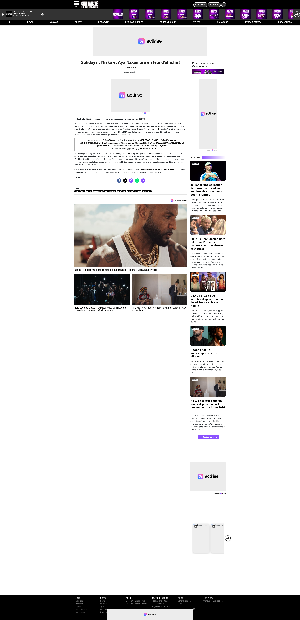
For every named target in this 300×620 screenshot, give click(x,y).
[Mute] (43, 14)
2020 (144, 191)
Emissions (78, 601)
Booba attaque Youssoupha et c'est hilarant (204, 353)
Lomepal (155, 129)
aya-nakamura (98, 191)
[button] (201, 538)
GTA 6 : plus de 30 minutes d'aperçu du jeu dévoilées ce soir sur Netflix (206, 300)
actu (149, 191)
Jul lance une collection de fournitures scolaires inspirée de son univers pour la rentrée (206, 189)
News (30, 22)
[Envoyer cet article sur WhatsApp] (136, 182)
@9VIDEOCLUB (177, 143)
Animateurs (79, 603)
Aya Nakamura (125, 154)
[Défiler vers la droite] (228, 538)
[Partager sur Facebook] (118, 182)
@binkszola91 (103, 146)
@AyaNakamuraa (168, 140)
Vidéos (196, 22)
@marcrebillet (141, 143)
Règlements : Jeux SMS (162, 606)
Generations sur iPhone (136, 601)
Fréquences (285, 22)
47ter (119, 191)
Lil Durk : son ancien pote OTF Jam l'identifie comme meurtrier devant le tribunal (207, 243)
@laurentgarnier (127, 143)
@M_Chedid (145, 140)
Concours (222, 22)
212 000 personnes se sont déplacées (157, 169)
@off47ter (156, 140)
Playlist (77, 606)
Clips (180, 603)
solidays (130, 191)
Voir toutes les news (208, 437)
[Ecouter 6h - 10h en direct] (208, 72)
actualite (138, 191)
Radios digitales (134, 22)
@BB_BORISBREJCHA (90, 143)
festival (88, 191)
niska (82, 191)
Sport (78, 22)
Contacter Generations (213, 601)
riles (124, 191)
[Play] (3, 14)
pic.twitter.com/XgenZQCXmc (155, 146)
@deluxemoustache (111, 143)
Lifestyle (103, 22)
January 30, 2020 (147, 149)
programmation (110, 191)
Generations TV (168, 22)
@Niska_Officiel (155, 143)
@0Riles (166, 143)
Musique (54, 22)
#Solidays (109, 140)
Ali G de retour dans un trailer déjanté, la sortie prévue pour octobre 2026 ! (207, 405)
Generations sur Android (137, 603)
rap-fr (77, 191)
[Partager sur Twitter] (124, 182)
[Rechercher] (223, 4)
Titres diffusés (253, 22)
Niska (114, 154)
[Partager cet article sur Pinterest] (130, 182)
